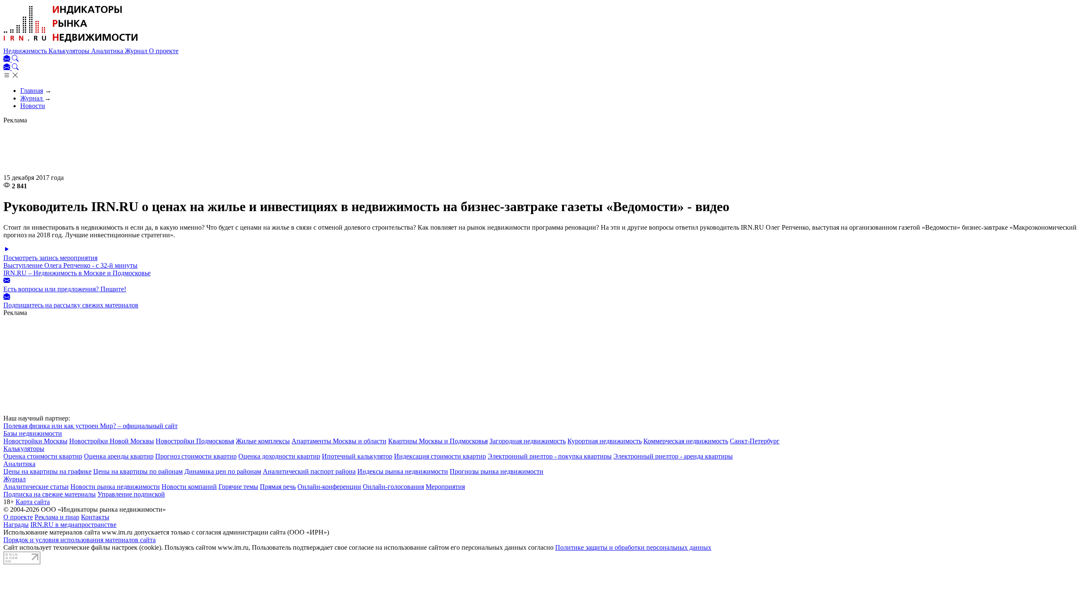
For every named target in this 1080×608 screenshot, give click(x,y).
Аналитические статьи (36, 486)
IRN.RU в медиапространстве (73, 524)
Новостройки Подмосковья (195, 441)
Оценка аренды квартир (119, 456)
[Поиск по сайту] (15, 59)
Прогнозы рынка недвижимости (496, 471)
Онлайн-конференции (329, 486)
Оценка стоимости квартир (42, 456)
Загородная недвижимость (527, 441)
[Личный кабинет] (7, 59)
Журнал (137, 50)
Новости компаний (189, 486)
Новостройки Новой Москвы (111, 441)
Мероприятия (445, 486)
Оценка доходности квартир (279, 456)
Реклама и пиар (57, 517)
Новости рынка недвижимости (115, 486)
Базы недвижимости (32, 433)
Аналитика (108, 50)
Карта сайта (33, 501)
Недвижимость (26, 50)
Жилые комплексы (263, 441)
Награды (16, 524)
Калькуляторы (70, 50)
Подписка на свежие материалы (49, 494)
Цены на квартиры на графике (47, 471)
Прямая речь (278, 486)
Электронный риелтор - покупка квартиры (550, 456)
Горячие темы (238, 486)
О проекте (163, 50)
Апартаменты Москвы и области (339, 441)
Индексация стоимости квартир (440, 456)
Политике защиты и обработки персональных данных (633, 547)
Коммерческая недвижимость (685, 441)
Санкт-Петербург (755, 441)
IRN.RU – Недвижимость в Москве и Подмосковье (77, 273)
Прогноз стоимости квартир (196, 456)
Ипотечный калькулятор (357, 456)
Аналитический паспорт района (309, 471)
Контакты (95, 517)
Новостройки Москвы (35, 441)
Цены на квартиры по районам (138, 471)
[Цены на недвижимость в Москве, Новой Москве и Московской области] (70, 43)
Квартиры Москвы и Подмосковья (438, 441)
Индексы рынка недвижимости (402, 471)
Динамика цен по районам (222, 471)
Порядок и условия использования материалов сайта (79, 539)
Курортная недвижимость (604, 441)
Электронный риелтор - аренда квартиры (673, 456)
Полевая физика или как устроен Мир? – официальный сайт (90, 425)
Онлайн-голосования (393, 486)
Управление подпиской (131, 494)
